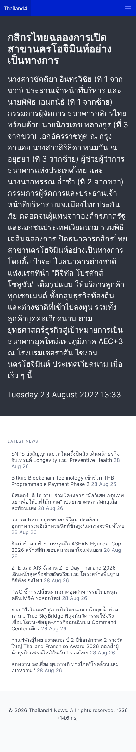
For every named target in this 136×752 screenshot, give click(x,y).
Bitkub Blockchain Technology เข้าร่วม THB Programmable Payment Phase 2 (63, 481)
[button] (127, 8)
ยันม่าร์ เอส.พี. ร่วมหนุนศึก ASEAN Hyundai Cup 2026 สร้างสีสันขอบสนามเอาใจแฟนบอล (66, 549)
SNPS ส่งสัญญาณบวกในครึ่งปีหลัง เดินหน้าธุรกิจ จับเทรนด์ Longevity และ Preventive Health (65, 459)
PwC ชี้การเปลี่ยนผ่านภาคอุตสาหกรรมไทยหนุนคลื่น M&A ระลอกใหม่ (64, 595)
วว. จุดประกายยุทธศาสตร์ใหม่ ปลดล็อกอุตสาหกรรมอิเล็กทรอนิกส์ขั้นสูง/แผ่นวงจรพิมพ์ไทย (67, 525)
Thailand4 (15, 8)
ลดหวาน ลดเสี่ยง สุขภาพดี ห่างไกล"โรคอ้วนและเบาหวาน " (65, 667)
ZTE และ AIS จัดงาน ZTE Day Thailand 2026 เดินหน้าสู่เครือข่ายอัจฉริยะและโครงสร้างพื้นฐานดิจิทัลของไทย (65, 573)
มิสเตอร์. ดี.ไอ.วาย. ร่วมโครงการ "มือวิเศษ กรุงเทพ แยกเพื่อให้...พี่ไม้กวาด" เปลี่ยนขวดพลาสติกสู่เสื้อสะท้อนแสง (67, 501)
